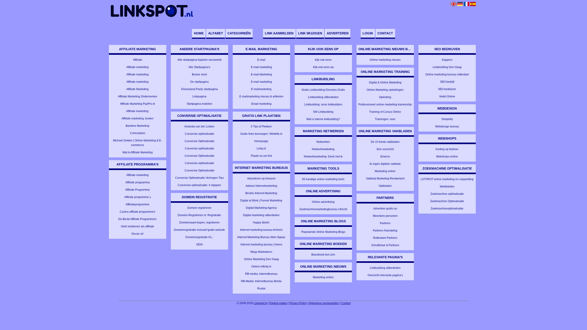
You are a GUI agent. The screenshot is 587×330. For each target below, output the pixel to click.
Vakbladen (385, 185)
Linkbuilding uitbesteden (323, 97)
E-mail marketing (261, 67)
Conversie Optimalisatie (199, 141)
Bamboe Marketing (137, 125)
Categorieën (239, 33)
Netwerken (323, 141)
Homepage (261, 141)
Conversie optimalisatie (199, 133)
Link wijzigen (310, 33)
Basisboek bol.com (323, 254)
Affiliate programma (137, 182)
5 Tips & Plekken (261, 126)
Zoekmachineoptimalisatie (447, 208)
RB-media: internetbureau (261, 273)
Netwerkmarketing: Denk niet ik (323, 156)
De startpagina (199, 81)
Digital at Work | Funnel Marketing (261, 200)
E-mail (261, 59)
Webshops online (447, 156)
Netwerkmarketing (323, 149)
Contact (385, 33)
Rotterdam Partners (385, 237)
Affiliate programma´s (137, 197)
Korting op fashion (447, 149)
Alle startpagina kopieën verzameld (199, 59)
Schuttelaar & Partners (385, 245)
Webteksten (447, 186)
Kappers (447, 59)
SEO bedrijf (447, 81)
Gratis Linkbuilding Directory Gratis (323, 89)
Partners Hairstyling (385, 230)
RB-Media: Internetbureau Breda (261, 281)
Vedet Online (447, 96)
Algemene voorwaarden (324, 303)
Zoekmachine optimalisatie (447, 193)
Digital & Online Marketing (385, 82)
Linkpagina (199, 96)
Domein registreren (199, 207)
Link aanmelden (279, 33)
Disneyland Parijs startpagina (199, 89)
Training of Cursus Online (385, 111)
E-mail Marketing (261, 74)
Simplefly (447, 119)
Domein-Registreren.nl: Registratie (199, 215)
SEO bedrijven (447, 89)
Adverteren (338, 33)
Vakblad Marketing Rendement (385, 178)
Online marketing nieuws (385, 59)
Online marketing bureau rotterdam (447, 74)
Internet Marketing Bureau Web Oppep (261, 237)
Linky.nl (261, 148)
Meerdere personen (385, 215)
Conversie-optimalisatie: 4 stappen (199, 185)
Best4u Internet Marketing (261, 193)
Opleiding (385, 97)
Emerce (385, 156)
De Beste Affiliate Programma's (137, 219)
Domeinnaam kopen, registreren (199, 222)
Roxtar (261, 288)
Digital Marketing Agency (261, 207)
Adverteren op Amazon (261, 178)
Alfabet (215, 33)
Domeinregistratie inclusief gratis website (199, 229)
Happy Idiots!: (261, 222)
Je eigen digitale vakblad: (385, 163)
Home (199, 33)
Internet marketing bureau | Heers (261, 244)
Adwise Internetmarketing (261, 185)
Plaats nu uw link (261, 155)
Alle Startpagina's (199, 67)
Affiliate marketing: (137, 111)
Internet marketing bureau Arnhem (261, 229)
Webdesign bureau (447, 126)
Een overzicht (385, 149)
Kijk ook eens (323, 59)
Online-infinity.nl (261, 266)
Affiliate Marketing (137, 89)
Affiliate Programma (137, 189)
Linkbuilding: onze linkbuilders (323, 104)
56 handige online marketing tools (323, 179)
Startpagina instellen (199, 103)
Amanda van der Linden (199, 126)
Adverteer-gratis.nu (385, 208)
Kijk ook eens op (323, 67)
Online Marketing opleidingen (385, 89)
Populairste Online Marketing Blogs (323, 232)
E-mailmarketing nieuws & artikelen (261, 96)
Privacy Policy (298, 303)
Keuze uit (137, 233)
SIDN (199, 244)
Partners (385, 223)
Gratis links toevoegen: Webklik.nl (261, 133)
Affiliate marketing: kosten (137, 118)
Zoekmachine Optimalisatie (447, 201)
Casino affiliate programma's (137, 211)
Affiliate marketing (137, 67)
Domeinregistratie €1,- (199, 237)
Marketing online (323, 277)
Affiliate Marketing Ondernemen (137, 96)
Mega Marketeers (261, 251)
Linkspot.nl (260, 303)
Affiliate (137, 59)
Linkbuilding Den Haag (447, 67)
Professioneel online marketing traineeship (385, 104)
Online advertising (323, 202)
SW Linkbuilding (323, 111)
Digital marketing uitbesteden (261, 215)
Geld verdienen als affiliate (137, 226)
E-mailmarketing (261, 89)
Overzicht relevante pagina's (385, 275)
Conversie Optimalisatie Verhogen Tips (199, 177)
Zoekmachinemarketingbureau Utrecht (323, 209)
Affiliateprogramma (137, 204)
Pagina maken (278, 303)
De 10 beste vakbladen (385, 141)
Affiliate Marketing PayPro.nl (137, 103)
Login (368, 33)
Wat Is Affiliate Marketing (137, 152)
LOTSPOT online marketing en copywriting (447, 179)
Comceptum (137, 133)
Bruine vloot (199, 74)
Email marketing (261, 103)
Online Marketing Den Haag (261, 259)
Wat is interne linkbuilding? (323, 119)
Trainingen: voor (385, 119)
